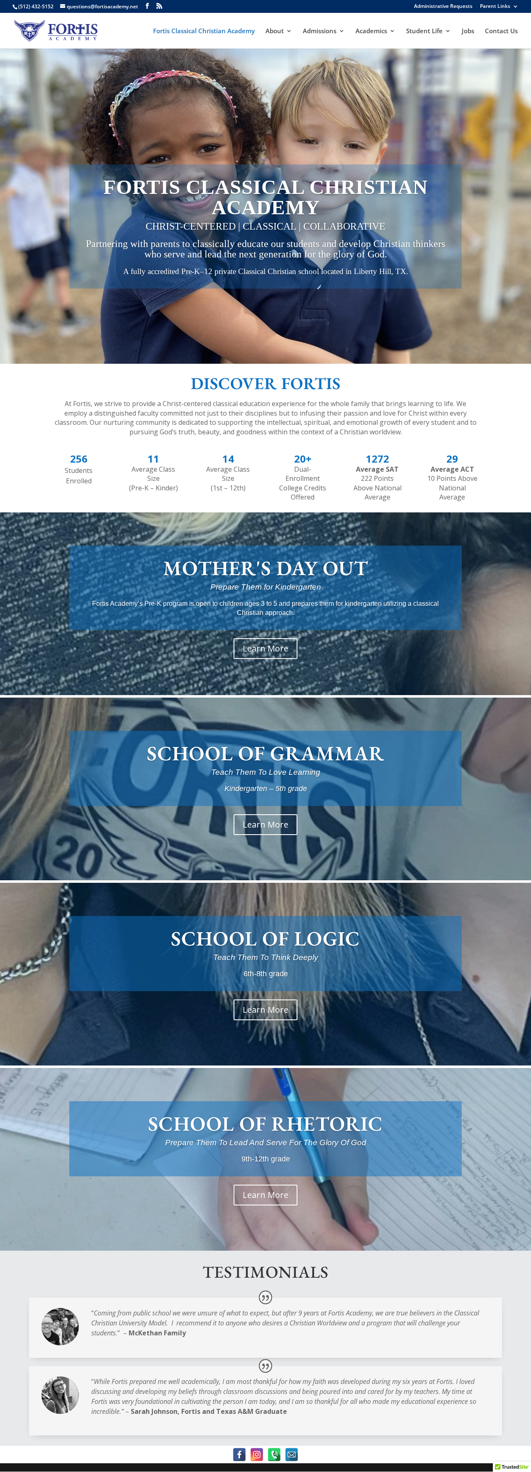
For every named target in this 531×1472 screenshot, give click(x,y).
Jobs (468, 31)
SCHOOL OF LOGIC (265, 938)
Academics (371, 31)
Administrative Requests (443, 7)
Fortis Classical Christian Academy (204, 31)
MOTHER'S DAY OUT (265, 568)
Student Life (424, 31)
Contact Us (501, 31)
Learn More (265, 648)
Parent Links (495, 7)
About (275, 31)
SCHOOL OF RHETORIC (265, 1123)
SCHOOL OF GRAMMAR (265, 753)
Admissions (319, 31)
